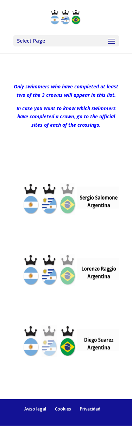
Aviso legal (35, 409)
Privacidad (90, 409)
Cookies (63, 409)
